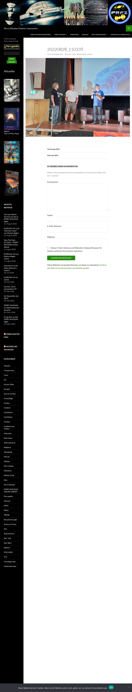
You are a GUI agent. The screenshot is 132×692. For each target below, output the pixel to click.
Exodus (7, 403)
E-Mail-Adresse (54, 226)
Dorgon (85, 34)
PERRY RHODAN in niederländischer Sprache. (11, 307)
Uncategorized (9, 561)
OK (111, 687)
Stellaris (7, 547)
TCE (5, 557)
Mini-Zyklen (9, 466)
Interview (7, 433)
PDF (6, 133)
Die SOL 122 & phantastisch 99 (10, 288)
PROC (6, 510)
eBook (6, 131)
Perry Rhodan (59, 34)
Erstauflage (8, 398)
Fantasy (7, 422)
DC (5, 380)
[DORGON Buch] (12, 183)
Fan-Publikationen (99, 34)
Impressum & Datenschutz (120, 34)
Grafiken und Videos (9, 427)
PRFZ (6, 505)
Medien (7, 461)
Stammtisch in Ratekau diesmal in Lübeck (11, 268)
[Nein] (128, 687)
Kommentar (53, 182)
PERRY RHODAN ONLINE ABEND (11, 490)
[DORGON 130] (12, 119)
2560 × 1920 (71, 54)
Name (50, 215)
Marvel (7, 457)
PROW (6, 515)
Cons (6, 375)
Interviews (8, 438)
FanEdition (8, 412)
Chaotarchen (9, 370)
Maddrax (7, 447)
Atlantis (7, 366)
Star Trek (7, 538)
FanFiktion (8, 417)
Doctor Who (9, 384)
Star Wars (8, 543)
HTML (11, 133)
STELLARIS (8, 552)
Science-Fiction (10, 524)
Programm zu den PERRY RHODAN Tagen (11, 319)
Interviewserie (9, 443)
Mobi (17, 133)
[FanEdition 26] (12, 152)
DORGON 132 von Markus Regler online (11, 256)
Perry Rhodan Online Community (21, 28)
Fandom (7, 408)
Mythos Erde (9, 475)
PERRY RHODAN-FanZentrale (40, 34)
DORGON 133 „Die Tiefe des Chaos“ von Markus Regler (11, 230)
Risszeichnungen (10, 519)
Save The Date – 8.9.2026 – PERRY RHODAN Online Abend (11, 243)
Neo (5, 480)
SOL (5, 529)
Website (51, 237)
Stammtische (9, 533)
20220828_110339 (85, 54)
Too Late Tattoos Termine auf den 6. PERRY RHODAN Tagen (11, 217)
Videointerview (10, 566)
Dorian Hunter (10, 394)
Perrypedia (74, 34)
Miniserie (7, 471)
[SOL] (12, 90)
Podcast (7, 501)
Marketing (8, 452)
